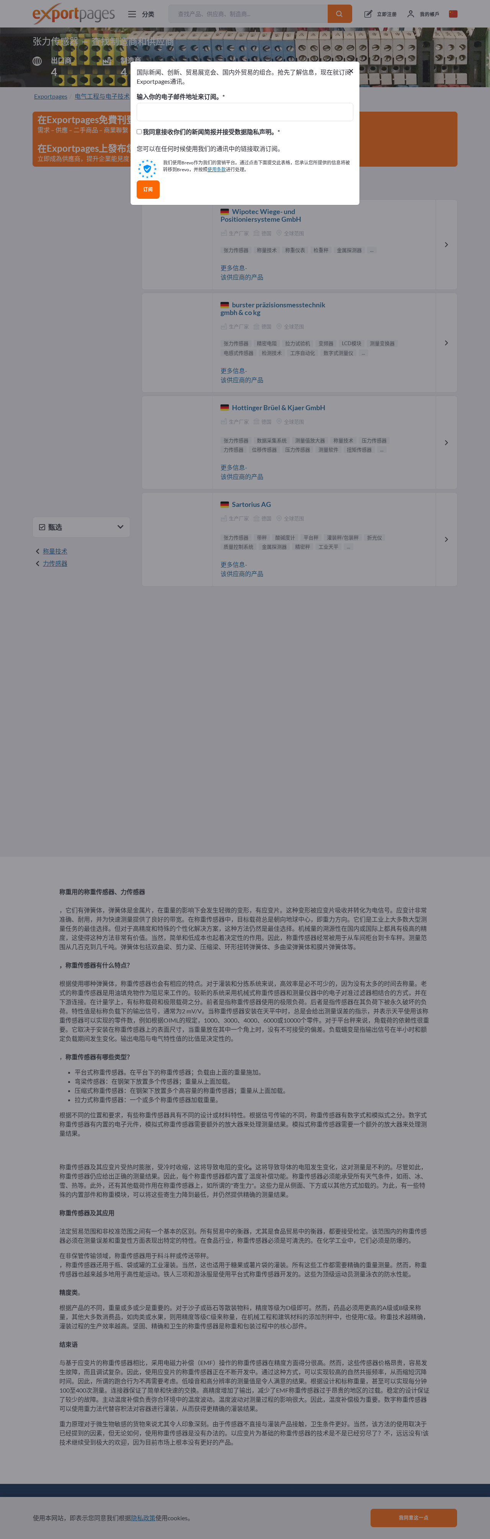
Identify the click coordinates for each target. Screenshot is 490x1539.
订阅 (148, 189)
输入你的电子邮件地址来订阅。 (179, 97)
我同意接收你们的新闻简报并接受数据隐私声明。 (210, 132)
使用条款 (216, 169)
